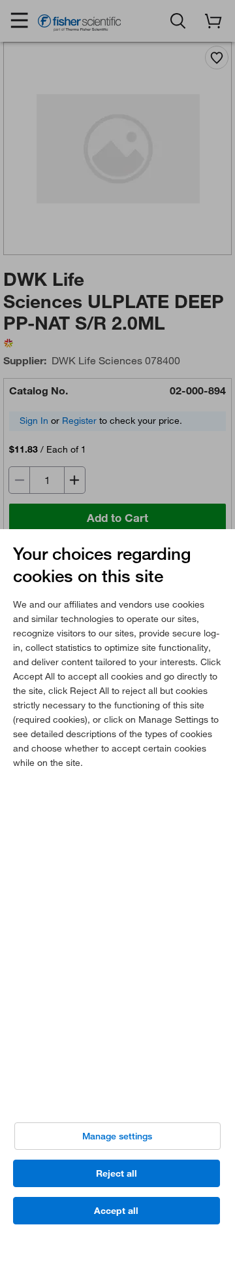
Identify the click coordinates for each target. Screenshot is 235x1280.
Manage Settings (117, 1136)
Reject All (116, 1173)
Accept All (116, 1211)
